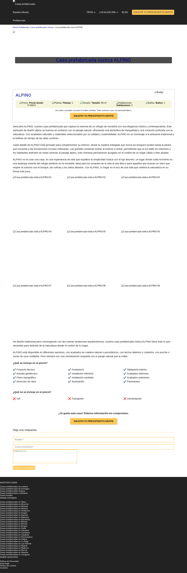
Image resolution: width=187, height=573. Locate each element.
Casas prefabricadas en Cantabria (15, 532)
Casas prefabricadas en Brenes (13, 524)
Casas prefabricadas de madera (14, 486)
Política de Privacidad (9, 561)
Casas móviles (6, 495)
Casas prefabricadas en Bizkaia (13, 522)
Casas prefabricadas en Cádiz (13, 528)
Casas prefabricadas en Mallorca (14, 548)
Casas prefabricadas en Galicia (13, 539)
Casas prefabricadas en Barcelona (15, 519)
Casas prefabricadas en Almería (14, 508)
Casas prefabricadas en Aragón (13, 513)
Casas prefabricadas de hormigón (14, 489)
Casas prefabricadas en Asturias (14, 515)
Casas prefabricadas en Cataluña (14, 535)
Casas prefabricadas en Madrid (13, 546)
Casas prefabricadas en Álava (13, 502)
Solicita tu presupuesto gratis (153, 12)
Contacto (4, 568)
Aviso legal (4, 563)
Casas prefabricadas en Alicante (14, 506)
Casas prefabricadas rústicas (12, 491)
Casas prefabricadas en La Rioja (14, 541)
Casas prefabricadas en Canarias (14, 530)
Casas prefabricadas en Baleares (14, 517)
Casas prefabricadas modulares (14, 493)
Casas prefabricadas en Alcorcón (14, 504)
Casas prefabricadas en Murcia (13, 550)
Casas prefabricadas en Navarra (14, 552)
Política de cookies (8, 566)
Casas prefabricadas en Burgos (13, 526)
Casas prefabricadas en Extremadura (16, 537)
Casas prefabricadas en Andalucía (15, 511)
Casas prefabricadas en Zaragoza (15, 554)
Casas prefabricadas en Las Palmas (15, 543)
